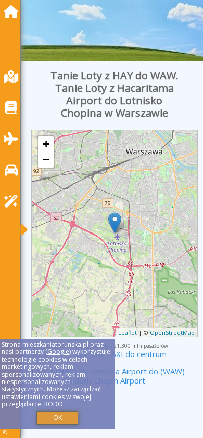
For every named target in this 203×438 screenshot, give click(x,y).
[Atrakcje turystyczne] (13, 201)
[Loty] (13, 138)
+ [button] (46, 144)
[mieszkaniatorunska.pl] (13, 11)
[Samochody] (13, 169)
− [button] (46, 159)
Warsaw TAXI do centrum (121, 354)
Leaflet (127, 332)
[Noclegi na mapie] (13, 76)
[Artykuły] (13, 107)
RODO (53, 404)
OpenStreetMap (172, 332)
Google (58, 351)
